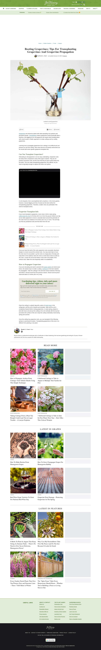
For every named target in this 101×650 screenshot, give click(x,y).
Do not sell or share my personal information (50, 635)
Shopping (21, 8)
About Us (41, 604)
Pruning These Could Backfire (52, 12)
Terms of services (35, 295)
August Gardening (11, 8)
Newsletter (58, 129)
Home (39, 43)
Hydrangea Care (58, 604)
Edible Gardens (47, 43)
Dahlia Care (57, 619)
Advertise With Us (43, 611)
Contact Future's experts (38, 632)
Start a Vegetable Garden (75, 619)
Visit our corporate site (70, 645)
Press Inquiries (43, 614)
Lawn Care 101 (73, 611)
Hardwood (45, 269)
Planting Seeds (73, 606)
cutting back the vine (24, 216)
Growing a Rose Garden (60, 611)
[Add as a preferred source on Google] (50, 640)
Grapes (60, 43)
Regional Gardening (69, 8)
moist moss (48, 305)
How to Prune (72, 609)
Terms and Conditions (52, 632)
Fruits (54, 43)
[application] (39, 183)
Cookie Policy (72, 632)
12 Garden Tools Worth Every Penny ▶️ (71, 12)
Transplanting (32, 135)
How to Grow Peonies (59, 616)
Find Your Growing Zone (75, 604)
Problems (80, 8)
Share (22, 129)
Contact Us (42, 606)
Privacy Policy (63, 632)
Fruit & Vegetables (45, 8)
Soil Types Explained (74, 614)
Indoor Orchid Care (59, 609)
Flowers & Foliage (32, 8)
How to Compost (73, 616)
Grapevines (22, 133)
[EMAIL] (22, 331)
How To (88, 8)
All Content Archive (44, 619)
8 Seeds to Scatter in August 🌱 (34, 12)
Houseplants (57, 8)
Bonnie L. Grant (43, 55)
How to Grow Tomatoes (60, 606)
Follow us (50, 129)
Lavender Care (58, 614)
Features (65, 55)
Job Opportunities (43, 616)
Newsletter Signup (43, 609)
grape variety (47, 267)
